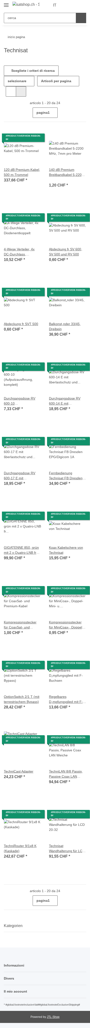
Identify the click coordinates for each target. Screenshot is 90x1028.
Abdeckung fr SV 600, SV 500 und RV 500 (65, 251)
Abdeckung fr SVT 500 (21, 324)
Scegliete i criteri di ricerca (32, 70)
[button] (67, 5)
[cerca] (81, 18)
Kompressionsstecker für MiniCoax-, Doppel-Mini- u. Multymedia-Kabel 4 (66, 625)
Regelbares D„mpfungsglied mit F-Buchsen (66, 699)
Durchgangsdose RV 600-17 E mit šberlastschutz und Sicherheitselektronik (19, 476)
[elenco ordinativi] (74, 5)
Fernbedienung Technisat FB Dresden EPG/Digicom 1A (66, 476)
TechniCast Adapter (18, 771)
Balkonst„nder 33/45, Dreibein (65, 326)
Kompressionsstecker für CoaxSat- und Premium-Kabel (20, 625)
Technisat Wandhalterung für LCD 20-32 (67, 849)
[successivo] (82, 113)
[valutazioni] (55, 180)
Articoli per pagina (56, 81)
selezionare (17, 81)
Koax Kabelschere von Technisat (66, 550)
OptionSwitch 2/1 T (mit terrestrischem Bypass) (21, 699)
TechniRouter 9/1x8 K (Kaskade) (20, 848)
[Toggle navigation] (6, 3)
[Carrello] (82, 5)
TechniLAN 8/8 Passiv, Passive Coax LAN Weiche (66, 774)
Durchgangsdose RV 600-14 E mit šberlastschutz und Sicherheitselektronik (64, 401)
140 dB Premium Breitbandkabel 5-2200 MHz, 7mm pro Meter (66, 172)
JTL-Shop (53, 1017)
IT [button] (54, 5)
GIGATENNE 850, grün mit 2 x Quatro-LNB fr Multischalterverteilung (21, 550)
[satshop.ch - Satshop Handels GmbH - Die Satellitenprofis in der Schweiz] (26, 4)
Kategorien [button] (13, 926)
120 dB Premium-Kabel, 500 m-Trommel (22, 172)
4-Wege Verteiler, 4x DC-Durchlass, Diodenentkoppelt (19, 252)
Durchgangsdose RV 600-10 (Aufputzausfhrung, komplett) (19, 401)
